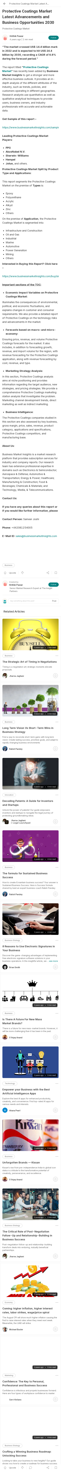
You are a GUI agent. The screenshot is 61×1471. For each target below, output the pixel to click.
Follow (53, 38)
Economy (9, 1302)
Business (8, 565)
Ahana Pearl (14, 1110)
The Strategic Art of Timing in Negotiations (29, 661)
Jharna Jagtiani (16, 676)
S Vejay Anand (15, 1037)
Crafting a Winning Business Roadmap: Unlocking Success (26, 1453)
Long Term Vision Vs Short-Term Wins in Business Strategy (27, 729)
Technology (10, 1083)
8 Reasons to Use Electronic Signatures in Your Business (28, 948)
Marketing (9, 1375)
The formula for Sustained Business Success (25, 875)
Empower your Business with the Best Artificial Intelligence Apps (26, 1091)
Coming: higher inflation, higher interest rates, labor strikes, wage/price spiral (27, 1310)
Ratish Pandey (15, 749)
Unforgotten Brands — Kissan (21, 1162)
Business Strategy (12, 940)
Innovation (9, 795)
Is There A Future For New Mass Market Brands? (22, 1021)
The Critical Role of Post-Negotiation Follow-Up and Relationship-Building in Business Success (27, 1235)
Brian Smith (14, 967)
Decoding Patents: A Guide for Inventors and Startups (27, 802)
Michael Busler (16, 1329)
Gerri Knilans (15, 1400)
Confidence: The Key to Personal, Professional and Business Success (24, 1383)
